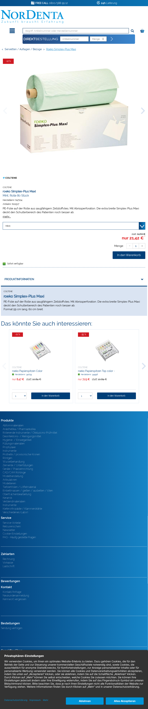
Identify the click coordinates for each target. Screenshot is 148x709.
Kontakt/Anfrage (12, 591)
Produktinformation (19, 279)
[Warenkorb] (142, 30)
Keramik (7, 497)
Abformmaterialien (13, 425)
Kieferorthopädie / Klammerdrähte (22, 508)
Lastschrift (8, 566)
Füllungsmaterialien (14, 443)
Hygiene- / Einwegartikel (17, 439)
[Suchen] (132, 31)
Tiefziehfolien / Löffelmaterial (19, 487)
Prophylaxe (9, 447)
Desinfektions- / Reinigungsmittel (22, 436)
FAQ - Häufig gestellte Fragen (19, 537)
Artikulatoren (10, 479)
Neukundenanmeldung (16, 595)
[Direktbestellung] (112, 39)
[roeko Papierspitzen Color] (41, 350)
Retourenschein (12, 526)
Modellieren (9, 483)
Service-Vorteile (12, 522)
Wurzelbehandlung (13, 461)
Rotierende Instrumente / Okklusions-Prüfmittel (30, 432)
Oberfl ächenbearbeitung (17, 494)
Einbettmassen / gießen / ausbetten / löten (28, 490)
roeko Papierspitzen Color (27, 371)
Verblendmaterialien (14, 501)
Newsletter (9, 530)
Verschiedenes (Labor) (15, 512)
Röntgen (7, 458)
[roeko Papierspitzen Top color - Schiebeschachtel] (107, 350)
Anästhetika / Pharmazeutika (19, 429)
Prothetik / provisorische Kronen (21, 454)
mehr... (7, 216)
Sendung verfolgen (11, 628)
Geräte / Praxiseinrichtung (18, 468)
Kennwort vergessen (14, 599)
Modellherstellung (13, 476)
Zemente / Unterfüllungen (18, 465)
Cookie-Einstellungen (15, 533)
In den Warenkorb (129, 255)
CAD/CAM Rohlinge (14, 472)
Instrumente (9, 450)
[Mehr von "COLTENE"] (10, 177)
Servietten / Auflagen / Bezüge (23, 49)
